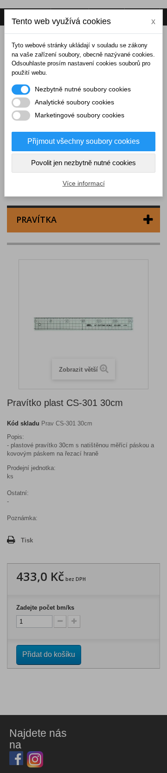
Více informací (84, 183)
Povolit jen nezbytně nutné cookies (83, 163)
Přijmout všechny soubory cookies (83, 141)
